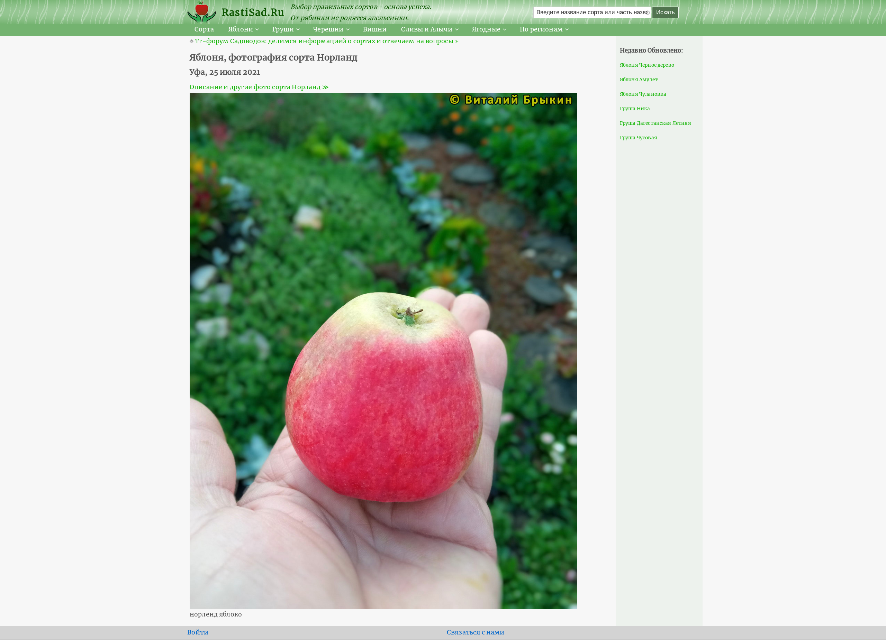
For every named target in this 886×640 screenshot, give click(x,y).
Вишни (375, 29)
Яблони (240, 29)
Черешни (328, 29)
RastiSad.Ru (253, 12)
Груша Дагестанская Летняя (655, 123)
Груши (283, 29)
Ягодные (486, 29)
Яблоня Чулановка (643, 94)
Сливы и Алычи (426, 29)
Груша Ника (635, 109)
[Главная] (204, 12)
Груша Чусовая (638, 138)
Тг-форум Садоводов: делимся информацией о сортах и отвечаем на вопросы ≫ (327, 41)
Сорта (204, 29)
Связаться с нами (476, 632)
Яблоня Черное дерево (647, 65)
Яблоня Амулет (639, 80)
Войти (197, 632)
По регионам (541, 29)
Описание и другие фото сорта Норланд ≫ (259, 87)
